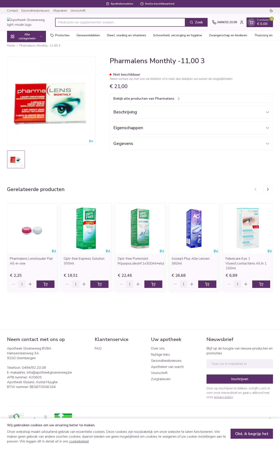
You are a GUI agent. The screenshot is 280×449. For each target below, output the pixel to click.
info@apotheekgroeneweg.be (49, 372)
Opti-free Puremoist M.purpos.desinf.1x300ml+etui (141, 261)
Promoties (62, 35)
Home (11, 46)
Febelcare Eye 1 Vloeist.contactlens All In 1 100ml (246, 263)
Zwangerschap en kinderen (228, 35)
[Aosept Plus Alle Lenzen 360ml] (194, 228)
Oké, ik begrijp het (251, 433)
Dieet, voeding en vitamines (126, 35)
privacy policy (223, 397)
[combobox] (120, 22)
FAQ (98, 348)
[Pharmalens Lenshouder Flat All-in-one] (32, 228)
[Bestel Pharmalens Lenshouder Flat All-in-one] (45, 284)
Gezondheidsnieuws (35, 11)
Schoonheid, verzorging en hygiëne (177, 35)
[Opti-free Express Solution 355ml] (86, 228)
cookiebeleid (79, 441)
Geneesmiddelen (88, 35)
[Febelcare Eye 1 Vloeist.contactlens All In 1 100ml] (248, 228)
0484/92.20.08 (34, 367)
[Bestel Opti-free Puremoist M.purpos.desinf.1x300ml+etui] (153, 284)
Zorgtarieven (160, 379)
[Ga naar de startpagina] (29, 22)
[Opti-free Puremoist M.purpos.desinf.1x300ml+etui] (140, 228)
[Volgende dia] (267, 189)
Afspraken (60, 11)
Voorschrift (78, 11)
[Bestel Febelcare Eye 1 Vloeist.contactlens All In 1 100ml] (261, 284)
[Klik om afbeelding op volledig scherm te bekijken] (51, 101)
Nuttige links (160, 354)
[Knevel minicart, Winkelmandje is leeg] (251, 22)
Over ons (158, 348)
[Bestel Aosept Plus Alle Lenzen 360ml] (207, 284)
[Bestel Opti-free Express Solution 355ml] (99, 284)
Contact (12, 11)
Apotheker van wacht (167, 366)
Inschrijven (239, 379)
